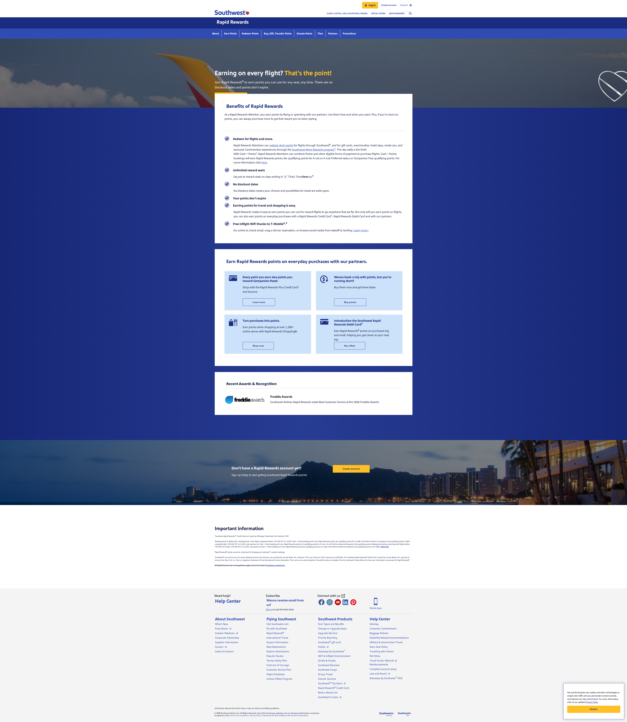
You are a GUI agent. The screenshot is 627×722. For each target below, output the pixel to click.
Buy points (350, 302)
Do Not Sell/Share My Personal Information (290, 715)
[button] (370, 5)
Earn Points (230, 33)
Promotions (349, 33)
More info (385, 547)
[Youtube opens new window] (338, 602)
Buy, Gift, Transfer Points (278, 33)
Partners (333, 33)
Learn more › (361, 230)
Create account (351, 468)
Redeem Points (250, 33)
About (215, 33)
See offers (349, 345)
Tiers (320, 33)
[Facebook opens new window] (321, 602)
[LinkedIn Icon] (346, 602)
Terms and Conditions (239, 715)
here (264, 162)
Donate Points (304, 33)
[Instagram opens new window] (330, 602)
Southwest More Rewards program (314, 150)
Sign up (269, 609)
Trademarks (267, 715)
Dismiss (594, 709)
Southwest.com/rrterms (275, 565)
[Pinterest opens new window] (353, 602)
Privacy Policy (255, 715)
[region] (593, 701)
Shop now (258, 345)
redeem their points (281, 145)
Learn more (259, 302)
